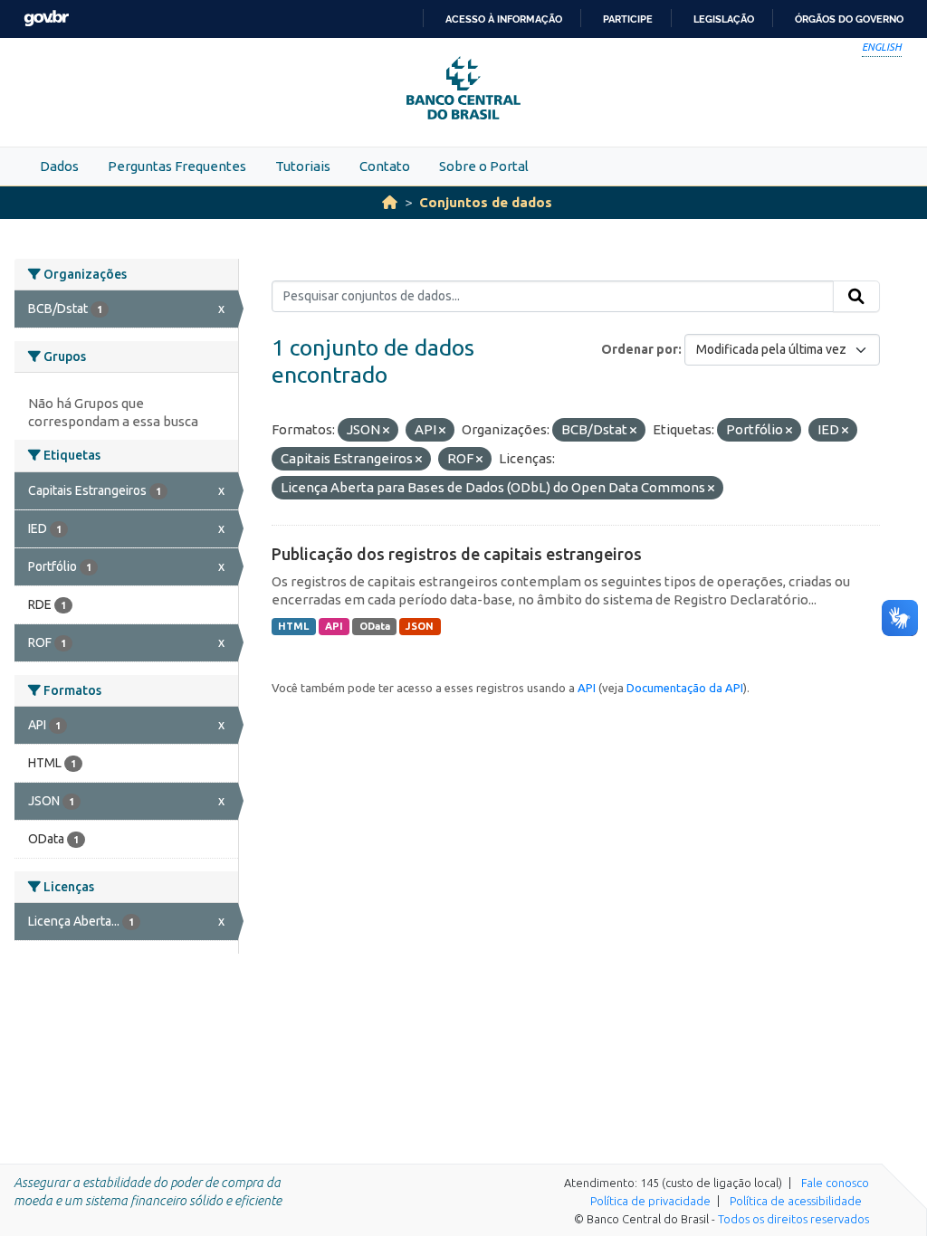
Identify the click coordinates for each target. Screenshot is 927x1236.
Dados (59, 166)
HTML (293, 626)
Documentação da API (684, 687)
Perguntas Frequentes (177, 166)
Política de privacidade (650, 1200)
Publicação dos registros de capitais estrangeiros (457, 554)
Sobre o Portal (484, 166)
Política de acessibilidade (796, 1200)
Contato (384, 166)
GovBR (46, 18)
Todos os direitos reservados (793, 1218)
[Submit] (856, 296)
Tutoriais (302, 166)
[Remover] (386, 430)
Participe (628, 19)
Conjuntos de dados (485, 202)
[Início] (389, 202)
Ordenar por (639, 349)
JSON (420, 626)
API (334, 626)
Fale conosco (835, 1182)
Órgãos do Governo (849, 19)
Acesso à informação (503, 19)
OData (374, 626)
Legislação (723, 19)
